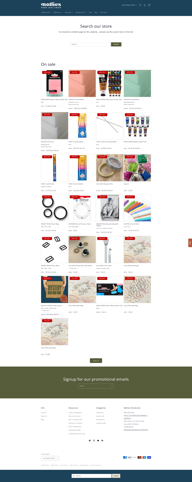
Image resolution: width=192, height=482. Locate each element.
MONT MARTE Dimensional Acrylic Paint (109, 99)
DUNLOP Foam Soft (47, 142)
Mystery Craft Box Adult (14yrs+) (51, 305)
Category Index (101, 423)
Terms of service (74, 465)
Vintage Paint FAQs (75, 430)
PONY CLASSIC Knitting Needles (106, 142)
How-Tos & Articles (74, 416)
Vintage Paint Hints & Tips (77, 434)
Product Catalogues (75, 412)
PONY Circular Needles (76, 142)
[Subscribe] (112, 386)
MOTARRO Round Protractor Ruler (80, 224)
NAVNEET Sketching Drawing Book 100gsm (107, 225)
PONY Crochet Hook (47, 184)
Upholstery (99, 412)
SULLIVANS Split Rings (131, 305)
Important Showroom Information (136, 430)
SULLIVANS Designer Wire (104, 184)
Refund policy (54, 465)
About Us (44, 416)
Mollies (47, 465)
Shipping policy (84, 465)
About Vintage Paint (75, 427)
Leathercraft (100, 416)
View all (96, 361)
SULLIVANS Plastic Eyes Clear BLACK (80, 265)
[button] (46, 12)
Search (116, 44)
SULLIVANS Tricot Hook (104, 265)
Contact (43, 412)
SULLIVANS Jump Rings (131, 265)
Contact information (95, 465)
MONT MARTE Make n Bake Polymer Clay (54, 99)
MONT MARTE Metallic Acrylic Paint (135, 142)
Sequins (126, 184)
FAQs (42, 419)
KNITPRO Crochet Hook (131, 224)
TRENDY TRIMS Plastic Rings (50, 224)
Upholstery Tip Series (75, 423)
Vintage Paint (100, 419)
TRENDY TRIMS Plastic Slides (50, 265)
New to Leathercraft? (75, 419)
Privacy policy (64, 465)
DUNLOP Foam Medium (76, 99)
